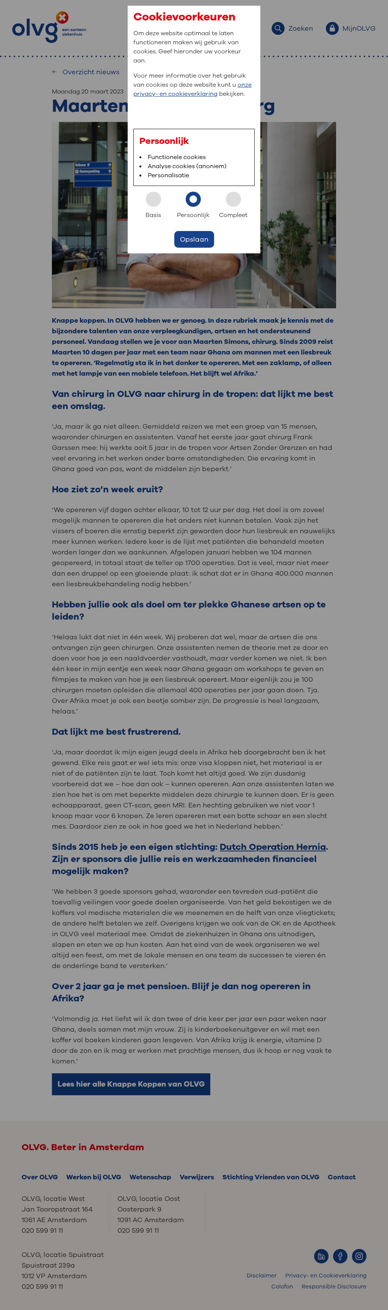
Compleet (233, 215)
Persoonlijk (193, 215)
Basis (153, 215)
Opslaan (194, 239)
